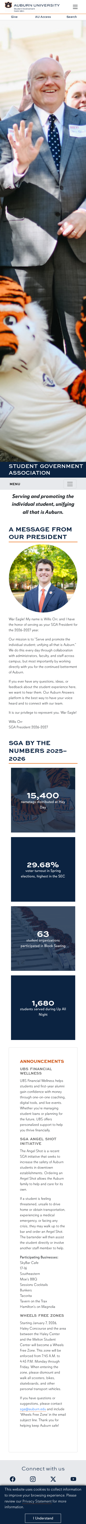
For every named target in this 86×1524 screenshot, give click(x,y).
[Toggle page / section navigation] (70, 484)
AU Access (43, 17)
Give (14, 17)
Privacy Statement (37, 1501)
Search (72, 17)
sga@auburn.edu (33, 1409)
